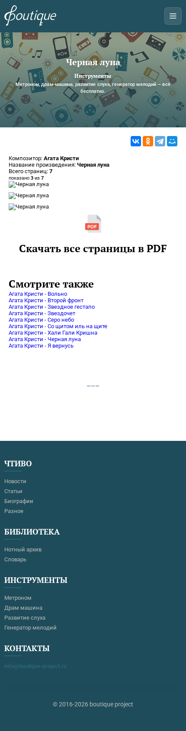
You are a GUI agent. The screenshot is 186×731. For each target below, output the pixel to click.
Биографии (18, 501)
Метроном (18, 598)
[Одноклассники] (148, 141)
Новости (15, 481)
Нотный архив (23, 549)
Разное (13, 511)
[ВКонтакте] (136, 141)
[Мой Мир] (172, 141)
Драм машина (23, 607)
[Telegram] (160, 141)
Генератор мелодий (30, 627)
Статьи (13, 491)
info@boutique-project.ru (35, 666)
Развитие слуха (24, 617)
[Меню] (173, 16)
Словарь (15, 559)
